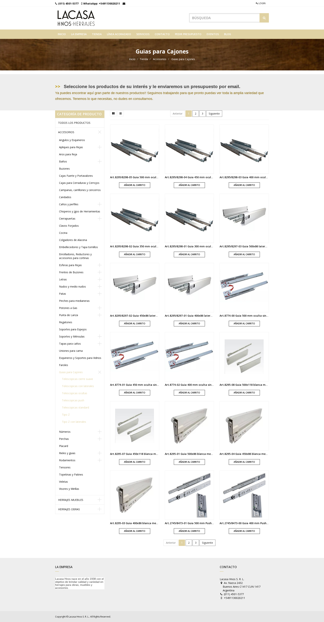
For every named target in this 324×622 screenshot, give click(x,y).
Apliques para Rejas (71, 147)
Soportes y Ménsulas (72, 336)
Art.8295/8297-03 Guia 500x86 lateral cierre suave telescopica (259, 246)
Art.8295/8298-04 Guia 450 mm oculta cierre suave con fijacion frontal (210, 177)
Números (64, 431)
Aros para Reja (68, 154)
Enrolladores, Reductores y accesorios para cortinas (75, 256)
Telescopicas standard (75, 407)
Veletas (63, 481)
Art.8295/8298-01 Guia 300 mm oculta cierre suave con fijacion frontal (210, 246)
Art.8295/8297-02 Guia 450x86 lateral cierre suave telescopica (150, 315)
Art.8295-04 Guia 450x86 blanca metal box (247, 454)
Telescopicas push (73, 400)
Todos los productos (74, 123)
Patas (62, 293)
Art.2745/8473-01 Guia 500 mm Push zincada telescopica (201, 523)
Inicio (132, 59)
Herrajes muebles (70, 500)
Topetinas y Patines (71, 474)
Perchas (64, 439)
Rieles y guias (67, 453)
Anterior (177, 113)
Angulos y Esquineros (72, 140)
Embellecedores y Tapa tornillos (78, 247)
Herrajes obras (69, 509)
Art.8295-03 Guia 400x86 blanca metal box (137, 523)
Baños (63, 161)
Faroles (63, 365)
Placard (63, 446)
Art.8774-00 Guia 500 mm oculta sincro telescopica (253, 315)
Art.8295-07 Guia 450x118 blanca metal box (138, 454)
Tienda (144, 59)
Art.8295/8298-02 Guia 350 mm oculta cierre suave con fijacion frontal (156, 246)
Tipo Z (66, 414)
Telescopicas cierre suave (77, 379)
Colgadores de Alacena (73, 240)
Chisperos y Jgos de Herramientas (79, 211)
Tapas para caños (70, 343)
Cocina (63, 233)
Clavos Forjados (69, 225)
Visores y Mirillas (69, 489)
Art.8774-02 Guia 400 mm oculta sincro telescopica (198, 384)
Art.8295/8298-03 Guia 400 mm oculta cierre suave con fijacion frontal (265, 177)
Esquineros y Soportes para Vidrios (80, 358)
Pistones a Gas (68, 308)
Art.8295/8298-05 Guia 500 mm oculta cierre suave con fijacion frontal (156, 177)
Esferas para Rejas (70, 265)
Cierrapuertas (67, 218)
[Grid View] (113, 113)
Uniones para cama (71, 351)
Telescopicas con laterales (78, 386)
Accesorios (159, 59)
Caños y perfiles (68, 204)
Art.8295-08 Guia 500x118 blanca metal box (248, 384)
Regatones (65, 322)
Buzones (64, 168)
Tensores (64, 467)
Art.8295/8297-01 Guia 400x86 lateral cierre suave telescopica (205, 315)
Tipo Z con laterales (74, 421)
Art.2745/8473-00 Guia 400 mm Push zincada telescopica (256, 523)
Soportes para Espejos (73, 329)
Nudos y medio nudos (72, 286)
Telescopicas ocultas (74, 393)
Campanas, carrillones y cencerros (80, 190)
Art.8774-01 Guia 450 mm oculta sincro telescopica (143, 384)
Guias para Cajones (183, 59)
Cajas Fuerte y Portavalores (76, 175)
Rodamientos (67, 460)
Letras (63, 279)
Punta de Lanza (68, 315)
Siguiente (214, 113)
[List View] (120, 113)
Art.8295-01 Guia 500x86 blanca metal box (192, 454)
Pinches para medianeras (74, 301)
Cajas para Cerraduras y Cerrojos (79, 183)
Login (262, 3)
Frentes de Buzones (71, 272)
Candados (65, 197)
